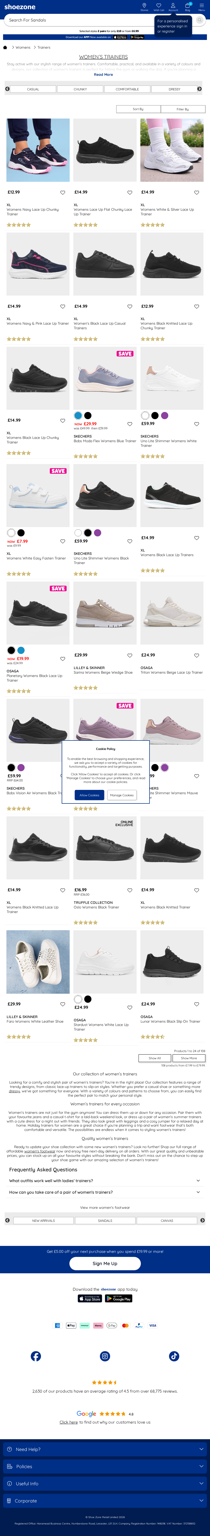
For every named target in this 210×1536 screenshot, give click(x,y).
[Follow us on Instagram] (105, 1356)
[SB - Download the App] (105, 37)
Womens (23, 47)
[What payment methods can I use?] (105, 1325)
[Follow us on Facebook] (36, 1356)
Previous (7, 89)
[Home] (5, 47)
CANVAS (167, 1221)
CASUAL (33, 89)
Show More (189, 1058)
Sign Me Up (105, 1263)
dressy (14, 1091)
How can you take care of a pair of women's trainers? (61, 1192)
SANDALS (105, 1221)
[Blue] (21, 650)
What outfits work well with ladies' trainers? (51, 1180)
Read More (103, 74)
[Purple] (164, 415)
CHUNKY (80, 89)
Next (199, 89)
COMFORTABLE (127, 89)
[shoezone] (20, 7)
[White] (78, 532)
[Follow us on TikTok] (174, 1356)
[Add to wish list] (62, 192)
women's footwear (39, 1151)
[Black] (87, 415)
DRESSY (174, 89)
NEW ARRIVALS (43, 1221)
